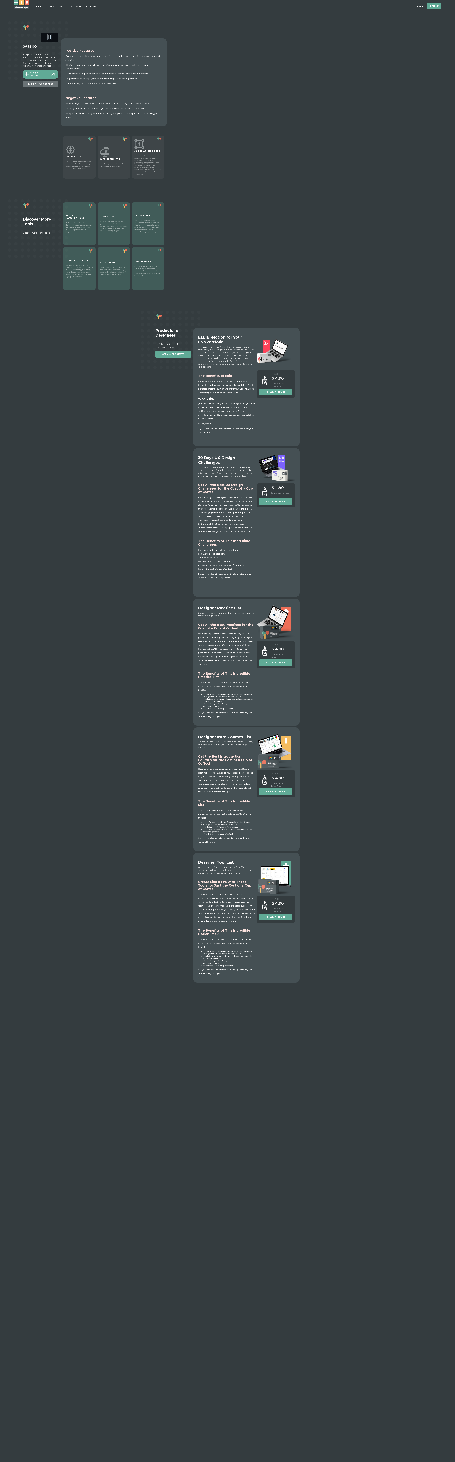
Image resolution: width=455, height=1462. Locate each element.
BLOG (79, 6)
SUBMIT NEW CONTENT (40, 84)
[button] (40, 6)
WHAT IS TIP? (64, 6)
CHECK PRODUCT (275, 392)
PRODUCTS (91, 6)
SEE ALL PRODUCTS (173, 354)
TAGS (51, 6)
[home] (21, 4)
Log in (420, 6)
